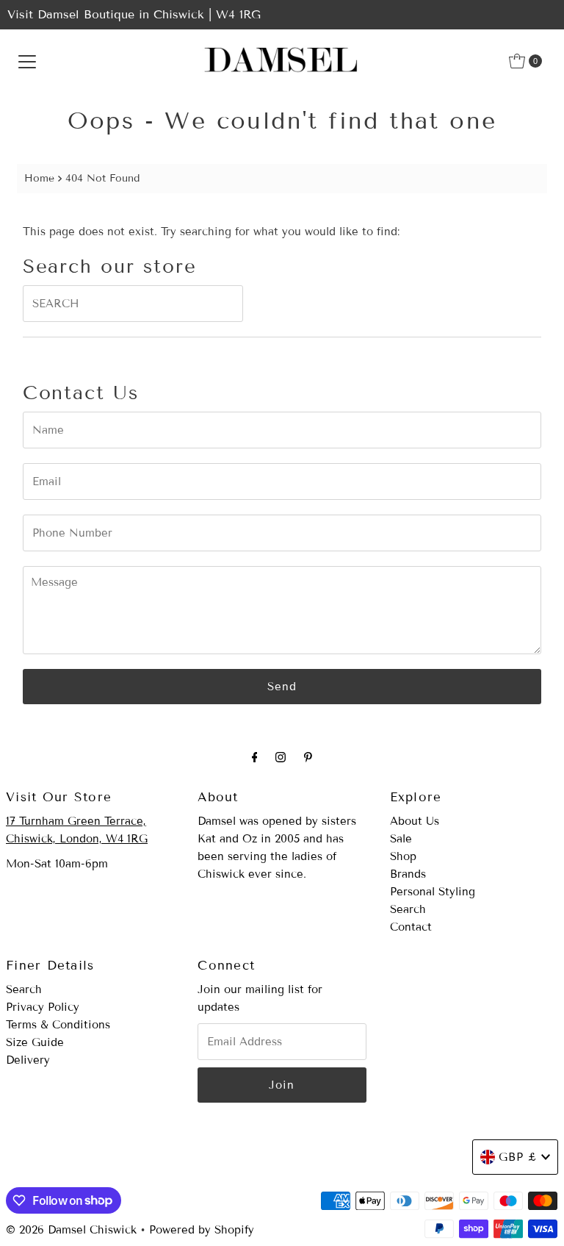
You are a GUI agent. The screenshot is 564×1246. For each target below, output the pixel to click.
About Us (414, 821)
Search (408, 909)
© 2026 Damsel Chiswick (71, 1229)
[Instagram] (280, 757)
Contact (411, 927)
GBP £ (518, 1157)
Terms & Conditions (58, 1024)
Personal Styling (432, 891)
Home (39, 178)
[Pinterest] (308, 757)
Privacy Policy (42, 1007)
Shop (403, 856)
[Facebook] (255, 757)
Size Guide (35, 1042)
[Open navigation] (27, 61)
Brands (408, 874)
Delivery (28, 1060)
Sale (401, 838)
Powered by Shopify (201, 1229)
